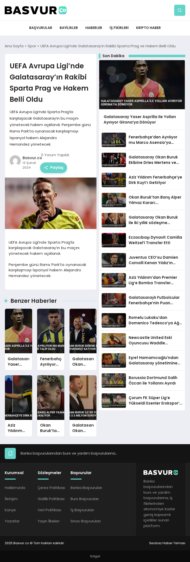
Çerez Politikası (51, 487)
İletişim (11, 498)
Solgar (95, 556)
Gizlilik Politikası (51, 498)
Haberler (93, 27)
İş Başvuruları (82, 509)
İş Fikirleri (119, 27)
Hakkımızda (15, 487)
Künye (10, 509)
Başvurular (40, 27)
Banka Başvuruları (86, 487)
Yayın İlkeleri (48, 521)
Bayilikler (69, 27)
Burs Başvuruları (85, 498)
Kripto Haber (148, 27)
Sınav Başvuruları (86, 521)
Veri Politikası (49, 509)
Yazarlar (12, 521)
